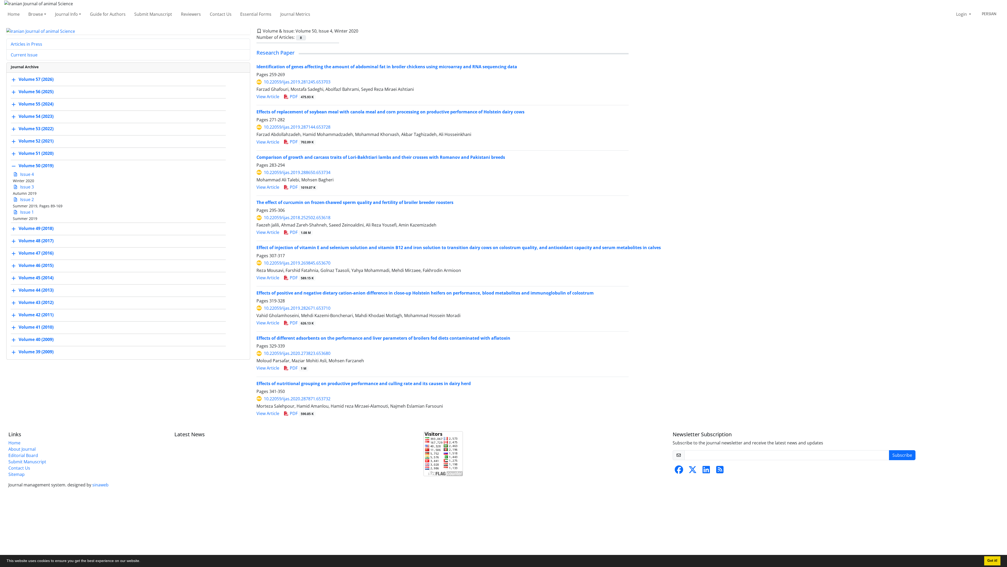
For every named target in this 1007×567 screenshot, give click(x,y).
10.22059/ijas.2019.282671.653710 (297, 308)
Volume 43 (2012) (36, 303)
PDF (301, 96)
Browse (35, 14)
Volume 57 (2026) (36, 79)
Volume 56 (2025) (36, 92)
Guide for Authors (108, 14)
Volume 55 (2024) (36, 104)
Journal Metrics (295, 14)
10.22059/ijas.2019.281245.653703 (297, 82)
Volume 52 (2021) (36, 141)
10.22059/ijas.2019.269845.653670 (297, 263)
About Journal (22, 449)
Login (962, 14)
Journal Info (66, 14)
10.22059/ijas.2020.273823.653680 (297, 353)
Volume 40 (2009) (36, 340)
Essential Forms (255, 14)
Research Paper (275, 52)
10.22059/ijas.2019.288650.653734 (297, 172)
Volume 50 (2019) (36, 166)
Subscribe (902, 455)
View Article (267, 96)
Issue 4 (26, 174)
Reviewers (191, 14)
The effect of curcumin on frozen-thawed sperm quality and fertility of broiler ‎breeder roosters (354, 202)
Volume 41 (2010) (36, 327)
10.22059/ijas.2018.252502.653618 (297, 217)
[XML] (362, 31)
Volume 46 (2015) (36, 266)
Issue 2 (26, 199)
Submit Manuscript (153, 14)
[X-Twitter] (692, 471)
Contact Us (221, 14)
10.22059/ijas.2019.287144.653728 (297, 127)
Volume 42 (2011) (36, 315)
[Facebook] (679, 471)
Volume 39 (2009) (36, 352)
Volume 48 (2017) (36, 241)
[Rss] (720, 471)
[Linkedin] (706, 471)
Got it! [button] (992, 561)
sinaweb (100, 485)
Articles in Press (26, 44)
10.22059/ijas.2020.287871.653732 (297, 399)
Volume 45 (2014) (36, 278)
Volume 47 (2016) (36, 253)
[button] (142, 561)
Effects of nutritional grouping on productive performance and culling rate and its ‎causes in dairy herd (363, 383)
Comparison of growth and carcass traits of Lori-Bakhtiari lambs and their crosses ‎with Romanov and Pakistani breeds (380, 157)
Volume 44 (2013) (36, 290)
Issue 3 (26, 187)
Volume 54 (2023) (36, 116)
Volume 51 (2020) (36, 153)
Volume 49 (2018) (36, 229)
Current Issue (24, 55)
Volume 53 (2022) (36, 129)
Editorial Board (23, 455)
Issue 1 (26, 212)
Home (14, 14)
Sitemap (16, 474)
